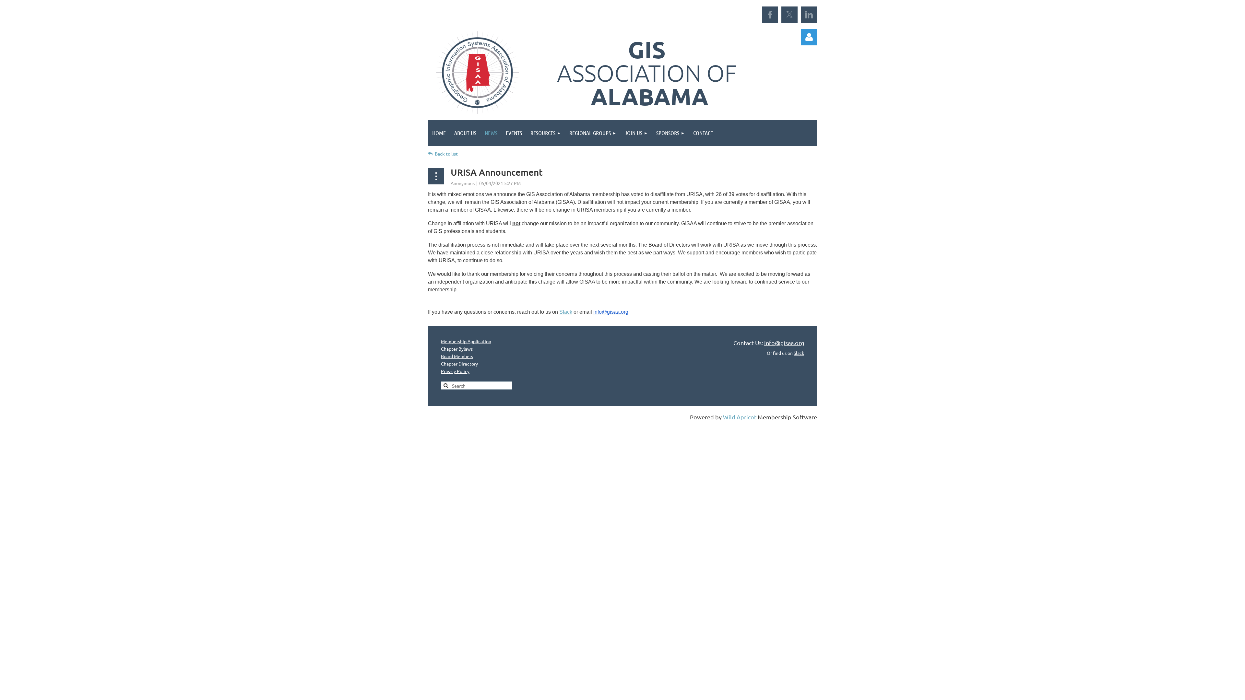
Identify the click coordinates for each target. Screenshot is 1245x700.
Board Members (457, 356)
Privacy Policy (455, 371)
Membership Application (466, 341)
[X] (789, 14)
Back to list (446, 154)
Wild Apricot (739, 417)
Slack (565, 312)
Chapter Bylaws (457, 349)
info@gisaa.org (784, 342)
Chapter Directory (459, 364)
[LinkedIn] (809, 14)
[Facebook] (770, 14)
